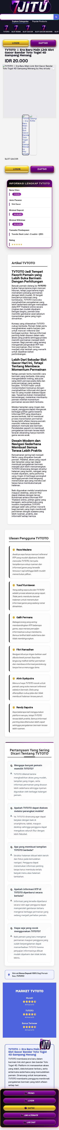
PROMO (31, 1093)
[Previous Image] (5, 92)
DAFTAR (43, 43)
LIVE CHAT (31, 1121)
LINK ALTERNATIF (31, 1114)
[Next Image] (54, 92)
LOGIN (15, 43)
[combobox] (27, 17)
